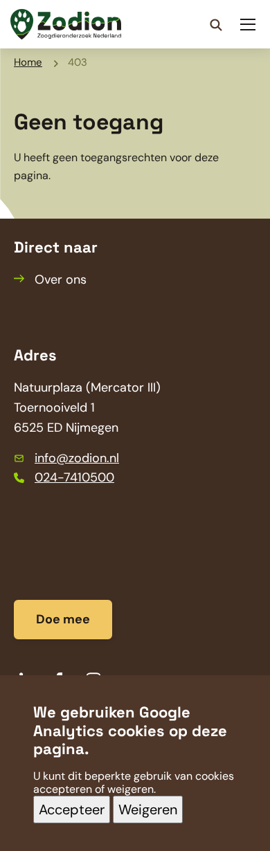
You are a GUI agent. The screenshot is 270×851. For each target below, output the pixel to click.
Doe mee (63, 619)
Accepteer (72, 809)
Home (28, 62)
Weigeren (147, 809)
